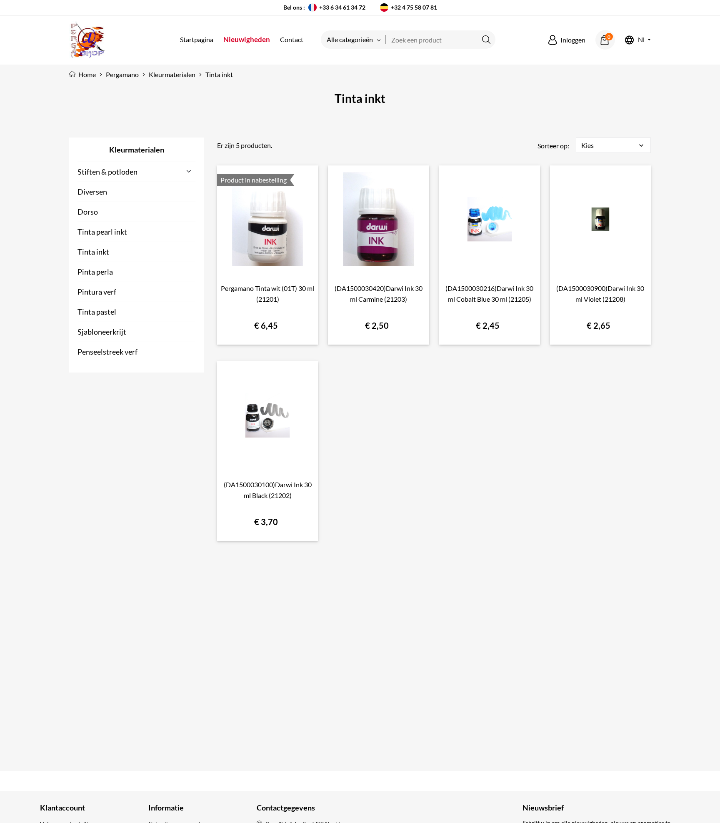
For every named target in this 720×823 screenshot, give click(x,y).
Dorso (88, 211)
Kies (613, 145)
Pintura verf (97, 291)
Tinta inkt (93, 251)
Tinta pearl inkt (102, 231)
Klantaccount (62, 807)
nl (641, 40)
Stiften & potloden (108, 171)
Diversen (92, 191)
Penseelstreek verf (108, 351)
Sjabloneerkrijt (102, 331)
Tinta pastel (97, 311)
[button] (566, 40)
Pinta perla (95, 271)
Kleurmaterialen (136, 149)
